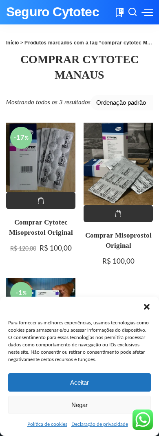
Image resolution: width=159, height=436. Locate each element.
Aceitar (79, 382)
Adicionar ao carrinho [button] (40, 200)
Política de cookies (47, 424)
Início (12, 43)
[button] (147, 307)
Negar (79, 404)
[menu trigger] (147, 12)
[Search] (132, 12)
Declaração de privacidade (99, 424)
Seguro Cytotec (52, 12)
